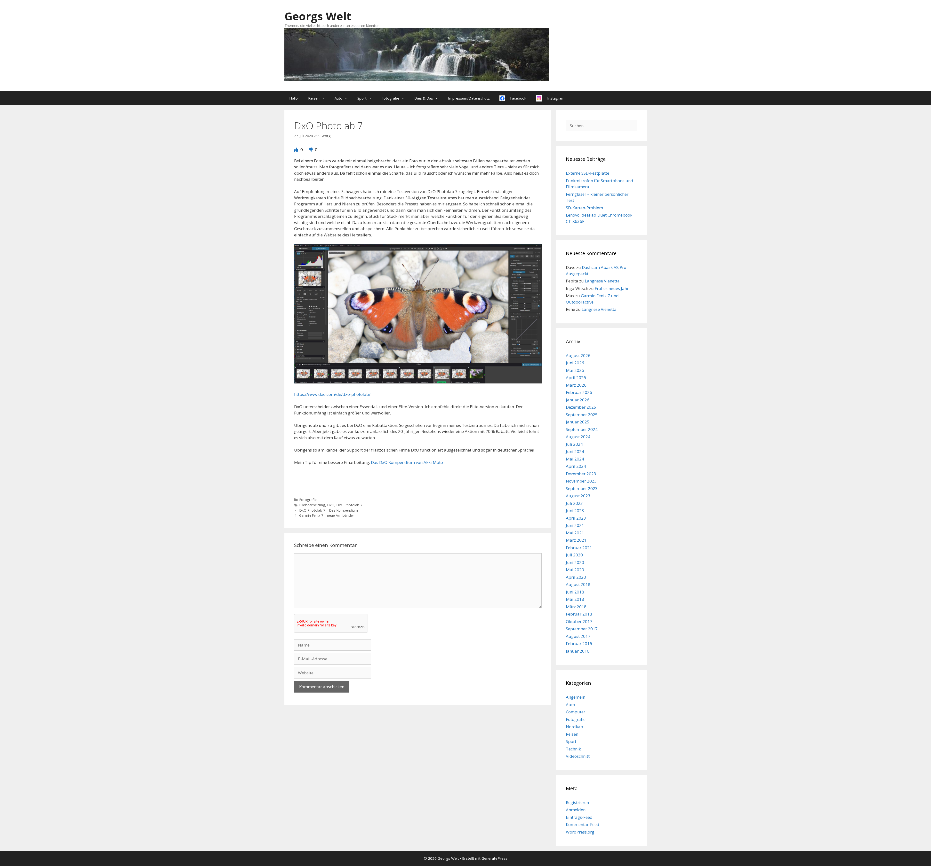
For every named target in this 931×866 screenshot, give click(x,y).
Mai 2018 (575, 599)
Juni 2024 (575, 451)
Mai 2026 (575, 370)
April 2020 (576, 577)
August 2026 (578, 355)
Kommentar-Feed (582, 824)
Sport (362, 98)
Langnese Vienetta (602, 281)
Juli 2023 (574, 503)
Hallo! (293, 98)
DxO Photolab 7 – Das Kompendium (328, 510)
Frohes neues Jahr (612, 288)
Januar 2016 (577, 651)
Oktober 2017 (579, 621)
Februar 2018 (579, 614)
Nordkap (574, 726)
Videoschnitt (578, 756)
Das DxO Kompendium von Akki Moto (407, 462)
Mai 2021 (575, 533)
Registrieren (577, 802)
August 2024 (578, 436)
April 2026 (576, 377)
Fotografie (390, 98)
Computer (575, 712)
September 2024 (582, 429)
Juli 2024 (574, 444)
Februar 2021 (579, 547)
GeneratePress (494, 858)
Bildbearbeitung (312, 505)
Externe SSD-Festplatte (587, 173)
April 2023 (576, 518)
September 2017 (582, 629)
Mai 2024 (575, 459)
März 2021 (576, 540)
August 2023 (578, 496)
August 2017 (578, 636)
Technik (573, 749)
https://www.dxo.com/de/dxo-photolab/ (332, 394)
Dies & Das (423, 98)
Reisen (314, 98)
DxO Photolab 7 (349, 505)
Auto (338, 98)
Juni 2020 (575, 562)
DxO (330, 505)
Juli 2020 (574, 555)
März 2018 (576, 606)
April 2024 (576, 466)
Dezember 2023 (581, 473)
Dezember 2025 (581, 407)
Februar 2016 (579, 643)
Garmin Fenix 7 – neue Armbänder (326, 515)
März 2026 (576, 385)
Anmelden (576, 809)
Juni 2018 (575, 592)
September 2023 (582, 488)
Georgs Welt (317, 16)
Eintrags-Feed (579, 817)
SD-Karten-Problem (584, 208)
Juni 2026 (575, 363)
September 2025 (582, 414)
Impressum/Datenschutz (469, 98)
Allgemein (575, 697)
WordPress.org (580, 832)
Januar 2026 (577, 400)
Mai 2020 (575, 569)
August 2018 (578, 584)
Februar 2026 (579, 392)
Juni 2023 (575, 510)
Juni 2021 (575, 525)
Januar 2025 (577, 422)
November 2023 (581, 481)
